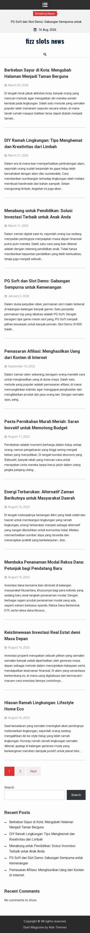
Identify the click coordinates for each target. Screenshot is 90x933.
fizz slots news (45, 41)
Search (9, 787)
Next (33, 771)
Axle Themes (58, 927)
